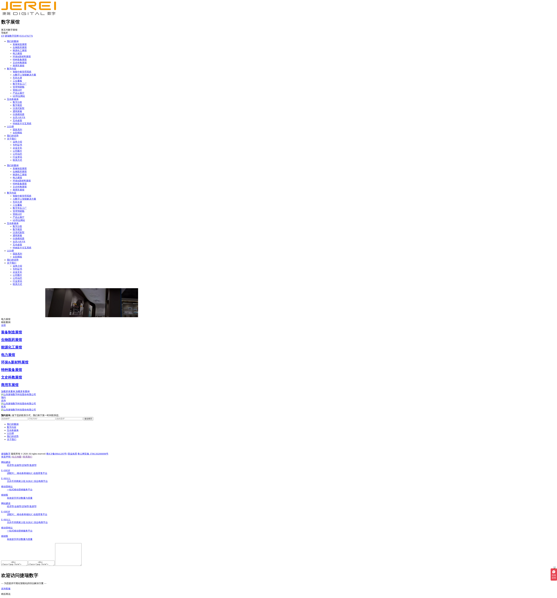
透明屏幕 (17, 111)
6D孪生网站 (19, 96)
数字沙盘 (17, 102)
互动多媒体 (13, 99)
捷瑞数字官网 (12, 36)
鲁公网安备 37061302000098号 (93, 454)
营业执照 (72, 454)
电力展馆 (17, 53)
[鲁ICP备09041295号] (56, 454)
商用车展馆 (18, 65)
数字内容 (11, 68)
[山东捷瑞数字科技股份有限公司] (30, 14)
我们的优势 (13, 135)
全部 (3, 325)
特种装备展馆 (20, 59)
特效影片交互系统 (22, 123)
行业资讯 (17, 157)
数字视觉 (17, 105)
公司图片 (17, 151)
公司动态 (17, 154)
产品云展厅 (18, 93)
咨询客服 (5, 588)
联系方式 (17, 160)
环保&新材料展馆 (22, 56)
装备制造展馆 (20, 44)
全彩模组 (17, 132)
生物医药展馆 (20, 47)
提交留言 (88, 419)
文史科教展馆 (20, 62)
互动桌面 (17, 120)
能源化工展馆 (20, 50)
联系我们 (27, 457)
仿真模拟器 (18, 114)
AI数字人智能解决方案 (24, 75)
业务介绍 (17, 142)
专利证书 (17, 145)
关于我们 (11, 138)
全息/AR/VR (19, 117)
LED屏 (10, 126)
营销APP (17, 90)
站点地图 (16, 457)
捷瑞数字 (5, 454)
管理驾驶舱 (18, 87)
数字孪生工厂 (20, 84)
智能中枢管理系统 (22, 71)
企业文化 (17, 148)
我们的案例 (13, 41)
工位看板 (17, 81)
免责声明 (6, 457)
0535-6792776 (26, 36)
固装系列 (17, 129)
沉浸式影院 (18, 108)
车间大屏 (17, 78)
